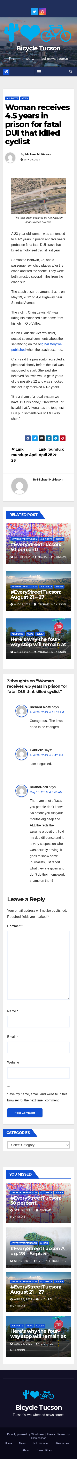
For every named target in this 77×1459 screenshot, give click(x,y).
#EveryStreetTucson (24, 539)
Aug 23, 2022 (23, 1343)
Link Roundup (41, 1443)
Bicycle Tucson (38, 48)
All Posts (12, 98)
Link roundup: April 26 (24, 454)
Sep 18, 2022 (23, 1210)
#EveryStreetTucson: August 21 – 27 (35, 594)
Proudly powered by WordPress (26, 1434)
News (25, 98)
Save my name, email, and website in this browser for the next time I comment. (37, 1097)
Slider (59, 539)
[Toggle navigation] (39, 72)
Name (12, 1011)
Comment (15, 926)
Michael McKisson (38, 154)
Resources (62, 1443)
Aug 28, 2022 (23, 1299)
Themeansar (38, 1438)
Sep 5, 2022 (22, 1261)
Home (8, 1443)
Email (12, 1037)
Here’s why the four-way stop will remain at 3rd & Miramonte (38, 644)
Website (13, 1062)
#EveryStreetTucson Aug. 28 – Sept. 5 (37, 1251)
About (25, 1450)
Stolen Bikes (44, 1450)
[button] (70, 71)
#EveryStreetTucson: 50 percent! (35, 546)
